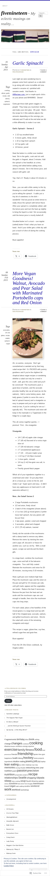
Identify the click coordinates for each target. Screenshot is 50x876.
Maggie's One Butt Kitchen (14, 845)
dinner (3, 93)
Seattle (22, 777)
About (4, 6)
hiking (20, 758)
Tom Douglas (28, 784)
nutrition (8, 771)
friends (14, 754)
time (19, 784)
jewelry (29, 761)
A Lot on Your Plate (12, 813)
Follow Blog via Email (16, 688)
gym (43, 754)
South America (32, 781)
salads (7, 338)
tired (22, 784)
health (15, 758)
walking (21, 786)
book (31, 739)
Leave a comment (43, 71)
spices (41, 781)
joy (39, 761)
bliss (27, 739)
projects (25, 775)
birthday (21, 739)
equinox (31, 746)
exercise (10, 749)
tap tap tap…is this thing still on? (16, 730)
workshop (25, 790)
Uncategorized (18, 72)
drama (7, 746)
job (35, 761)
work (7, 789)
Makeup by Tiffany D (13, 849)
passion (22, 770)
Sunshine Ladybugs (12, 714)
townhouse (38, 783)
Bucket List (10, 829)
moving (17, 768)
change (7, 744)
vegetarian (6, 104)
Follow (8, 701)
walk (17, 786)
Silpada (40, 777)
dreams (12, 746)
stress (6, 784)
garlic (8, 93)
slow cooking (16, 781)
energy (25, 746)
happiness (8, 758)
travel (6, 786)
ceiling (37, 739)
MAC (23, 765)
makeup (28, 765)
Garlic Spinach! (28, 63)
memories (9, 767)
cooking (7, 90)
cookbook (26, 744)
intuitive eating (19, 761)
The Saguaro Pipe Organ (14, 717)
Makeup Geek (11, 853)
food (38, 749)
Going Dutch (10, 837)
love (20, 765)
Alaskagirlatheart (11, 817)
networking (30, 768)
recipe (5, 96)
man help (35, 765)
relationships (11, 777)
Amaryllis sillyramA (12, 821)
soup (23, 781)
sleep (7, 780)
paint (14, 771)
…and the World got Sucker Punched (18, 726)
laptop (43, 762)
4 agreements (10, 739)
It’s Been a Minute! (12, 722)
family (21, 749)
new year (40, 768)
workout (16, 789)
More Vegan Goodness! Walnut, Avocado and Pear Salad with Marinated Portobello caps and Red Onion (29, 288)
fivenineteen (14, 13)
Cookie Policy (9, 866)
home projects (39, 758)
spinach (7, 101)
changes (16, 743)
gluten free (37, 754)
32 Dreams (10, 809)
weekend (35, 786)
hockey (28, 757)
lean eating (11, 764)
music (22, 768)
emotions (19, 746)
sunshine (13, 783)
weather (27, 786)
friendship (25, 754)
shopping (31, 778)
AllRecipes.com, (19, 94)
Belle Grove (10, 825)
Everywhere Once (12, 833)
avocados (6, 330)
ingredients (8, 762)
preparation (18, 775)
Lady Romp (10, 841)
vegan (8, 343)
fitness (30, 749)
